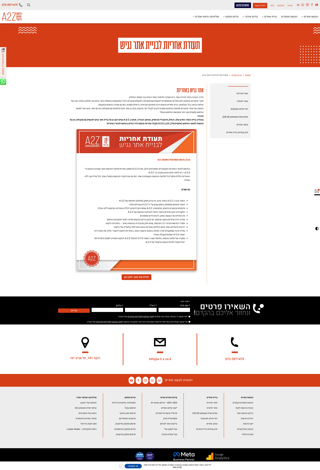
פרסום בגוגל (130, 408)
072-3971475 (234, 359)
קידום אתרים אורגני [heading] (168, 397)
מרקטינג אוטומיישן (127, 418)
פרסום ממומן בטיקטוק (126, 434)
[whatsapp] (302, 4)
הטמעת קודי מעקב (88, 402)
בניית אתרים (270, 16)
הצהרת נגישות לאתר (244, 408)
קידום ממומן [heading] (130, 397)
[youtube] (316, 4)
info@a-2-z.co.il (160, 359)
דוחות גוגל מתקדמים (87, 413)
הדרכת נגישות (247, 418)
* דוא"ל (153, 305)
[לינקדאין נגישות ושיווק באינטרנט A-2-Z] (159, 380)
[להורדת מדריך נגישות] (3, 63)
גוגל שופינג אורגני (169, 434)
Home (247, 75)
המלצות (280, 5)
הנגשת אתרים (310, 16)
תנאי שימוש (148, 316)
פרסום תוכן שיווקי (128, 413)
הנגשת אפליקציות (245, 429)
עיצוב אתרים (242, 124)
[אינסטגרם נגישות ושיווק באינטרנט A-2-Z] (145, 380)
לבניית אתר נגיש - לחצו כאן (136, 277)
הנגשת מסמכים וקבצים (243, 402)
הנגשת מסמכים (289, 16)
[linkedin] (297, 4)
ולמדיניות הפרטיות (135, 316)
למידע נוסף (177, 467)
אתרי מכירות (242, 93)
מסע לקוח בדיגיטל (88, 423)
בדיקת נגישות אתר (245, 413)
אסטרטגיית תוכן (170, 418)
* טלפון (119, 305)
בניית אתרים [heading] (212, 397)
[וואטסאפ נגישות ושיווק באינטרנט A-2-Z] (152, 380)
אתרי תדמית (242, 101)
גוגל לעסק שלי (170, 429)
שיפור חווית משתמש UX (86, 408)
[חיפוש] (28, 5)
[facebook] (311, 4)
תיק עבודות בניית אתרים (237, 132)
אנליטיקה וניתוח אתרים (207, 16)
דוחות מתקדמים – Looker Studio (82, 429)
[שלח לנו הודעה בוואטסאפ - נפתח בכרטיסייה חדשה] (3, 82)
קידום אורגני (251, 16)
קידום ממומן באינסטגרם (125, 429)
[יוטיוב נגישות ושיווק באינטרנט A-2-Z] (131, 380)
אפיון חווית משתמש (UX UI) (235, 117)
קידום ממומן (231, 16)
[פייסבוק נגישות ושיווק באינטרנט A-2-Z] (138, 380)
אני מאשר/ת (133, 466)
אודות (290, 5)
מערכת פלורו (247, 434)
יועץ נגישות (248, 423)
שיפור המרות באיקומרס (86, 418)
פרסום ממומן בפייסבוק (125, 423)
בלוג (272, 5)
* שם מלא (185, 305)
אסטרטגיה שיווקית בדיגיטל (124, 402)
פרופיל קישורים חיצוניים (166, 413)
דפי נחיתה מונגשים (239, 109)
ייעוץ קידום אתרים (169, 408)
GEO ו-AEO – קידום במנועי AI (164, 402)
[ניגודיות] (317, 229)
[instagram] (306, 4)
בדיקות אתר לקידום (168, 423)
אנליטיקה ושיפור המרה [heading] (86, 397)
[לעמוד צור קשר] (317, 192)
